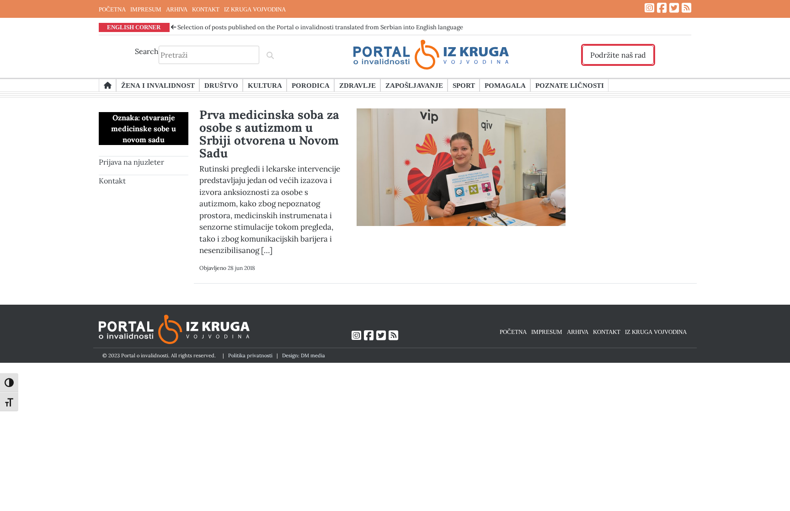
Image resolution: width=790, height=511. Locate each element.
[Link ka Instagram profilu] (649, 8)
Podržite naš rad (618, 54)
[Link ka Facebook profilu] (662, 8)
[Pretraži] (270, 55)
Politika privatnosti (250, 355)
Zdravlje (357, 85)
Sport (464, 85)
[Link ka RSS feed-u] (686, 8)
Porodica (311, 85)
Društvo (221, 85)
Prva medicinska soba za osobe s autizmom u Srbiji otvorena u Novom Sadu (269, 134)
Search (147, 51)
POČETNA (112, 9)
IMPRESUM (145, 9)
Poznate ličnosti (569, 85)
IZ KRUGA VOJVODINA (255, 9)
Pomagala (505, 85)
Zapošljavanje (414, 85)
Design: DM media (303, 355)
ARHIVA (176, 9)
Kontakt (112, 180)
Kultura (265, 85)
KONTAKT (205, 9)
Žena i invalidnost (158, 85)
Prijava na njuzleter (131, 162)
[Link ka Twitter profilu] (674, 8)
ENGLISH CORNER (133, 27)
